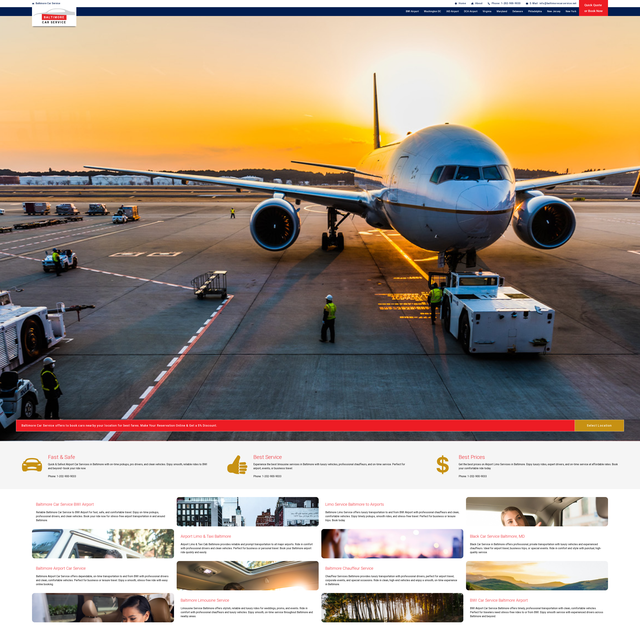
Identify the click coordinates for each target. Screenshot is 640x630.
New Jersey (553, 11)
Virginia (487, 11)
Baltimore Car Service (48, 3)
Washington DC (432, 11)
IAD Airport (452, 11)
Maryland (502, 11)
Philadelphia (535, 11)
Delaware (517, 11)
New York (571, 11)
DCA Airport (470, 11)
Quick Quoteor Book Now (593, 8)
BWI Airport (412, 11)
